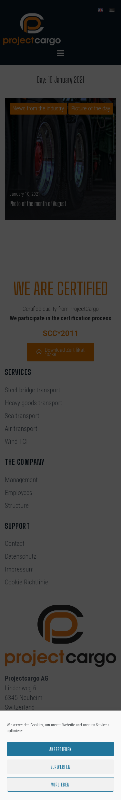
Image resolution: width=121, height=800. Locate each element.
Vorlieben (60, 784)
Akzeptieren (60, 749)
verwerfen (61, 767)
